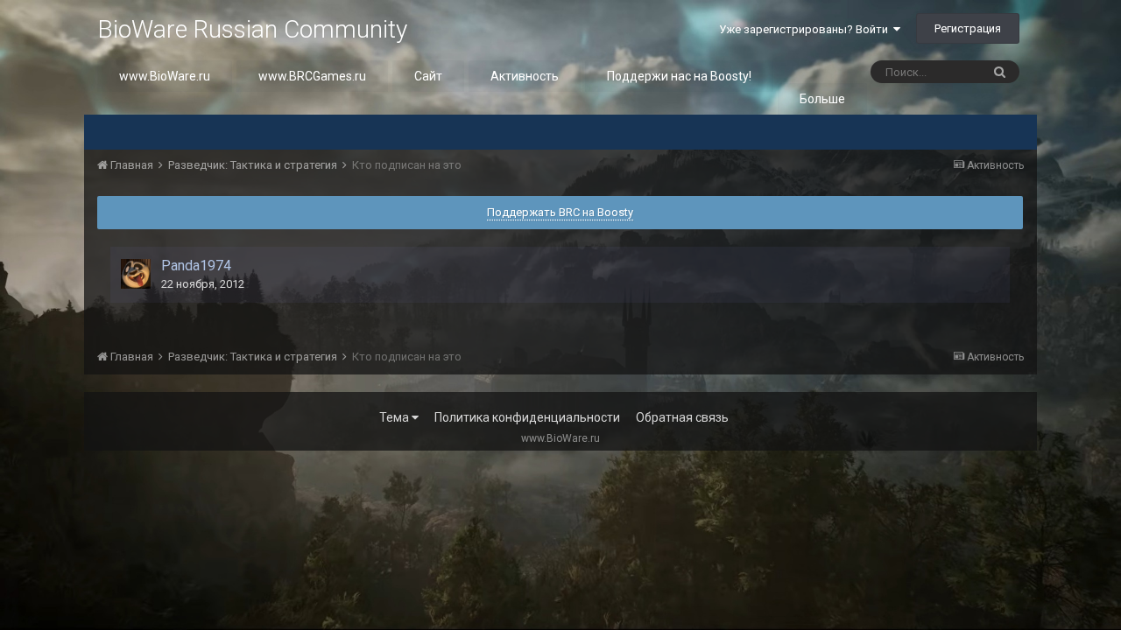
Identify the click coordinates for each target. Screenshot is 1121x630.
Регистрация (967, 28)
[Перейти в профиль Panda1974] (136, 274)
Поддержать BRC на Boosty (560, 212)
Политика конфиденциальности (527, 417)
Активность (524, 76)
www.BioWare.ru (164, 76)
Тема (395, 417)
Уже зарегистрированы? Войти (806, 29)
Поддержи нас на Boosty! (679, 76)
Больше (822, 99)
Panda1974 (196, 265)
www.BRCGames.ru (312, 76)
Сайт (428, 76)
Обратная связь (682, 417)
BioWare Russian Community (252, 29)
